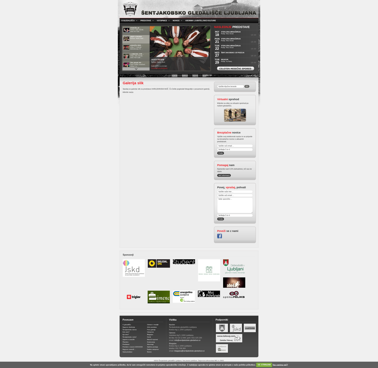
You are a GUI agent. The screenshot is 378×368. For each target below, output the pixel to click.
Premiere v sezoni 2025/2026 (133, 347)
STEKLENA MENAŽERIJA (231, 32)
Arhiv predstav (152, 327)
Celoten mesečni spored (235, 68)
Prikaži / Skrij (181, 56)
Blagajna (150, 334)
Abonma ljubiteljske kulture (200, 21)
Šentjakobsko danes (130, 329)
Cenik (149, 337)
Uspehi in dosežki (129, 339)
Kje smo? (126, 334)
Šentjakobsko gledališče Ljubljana (188, 9)
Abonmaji (150, 344)
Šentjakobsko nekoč (129, 337)
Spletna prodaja (152, 347)
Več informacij (224, 175)
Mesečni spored (152, 339)
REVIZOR (224, 59)
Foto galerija (151, 329)
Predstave (145, 21)
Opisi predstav (127, 352)
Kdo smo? (126, 332)
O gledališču (127, 21)
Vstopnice (161, 21)
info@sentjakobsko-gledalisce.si (187, 340)
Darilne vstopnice (153, 349)
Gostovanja (151, 342)
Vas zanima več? (280, 365)
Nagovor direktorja (129, 327)
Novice (175, 21)
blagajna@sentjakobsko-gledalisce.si (189, 351)
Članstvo (125, 342)
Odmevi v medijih (153, 324)
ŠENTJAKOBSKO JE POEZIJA (232, 52)
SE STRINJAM (264, 365)
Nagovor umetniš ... (129, 349)
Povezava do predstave (159, 68)
